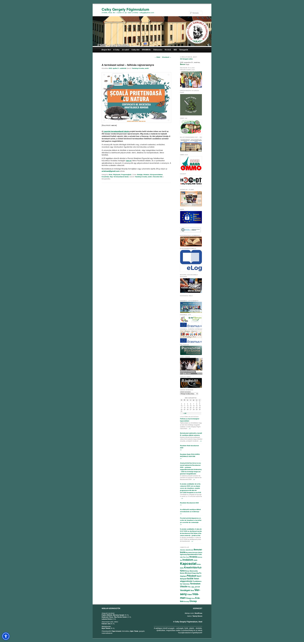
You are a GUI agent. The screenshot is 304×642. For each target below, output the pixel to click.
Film (184, 557)
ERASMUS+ (146, 49)
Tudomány (186, 584)
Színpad (183, 578)
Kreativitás (105, 177)
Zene (193, 598)
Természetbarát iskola (121, 177)
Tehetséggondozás (189, 579)
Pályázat (191, 575)
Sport (199, 576)
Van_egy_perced (194, 586)
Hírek (110, 174)
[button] (5, 636)
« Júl (184, 413)
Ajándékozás (189, 550)
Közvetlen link (158, 177)
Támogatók (183, 49)
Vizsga (188, 598)
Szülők (190, 578)
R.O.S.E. (168, 49)
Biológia (140, 174)
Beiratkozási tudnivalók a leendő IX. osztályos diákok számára (191, 434)
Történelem (195, 583)
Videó (189, 594)
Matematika (194, 571)
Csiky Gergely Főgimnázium (125, 9)
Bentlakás (189, 552)
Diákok (200, 552)
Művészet (188, 573)
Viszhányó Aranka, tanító (140, 68)
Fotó (187, 557)
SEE (175, 49)
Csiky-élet (135, 49)
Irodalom (188, 559)
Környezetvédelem (156, 174)
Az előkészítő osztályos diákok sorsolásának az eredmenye (190, 510)
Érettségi (186, 601)
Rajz (111, 177)
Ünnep (193, 601)
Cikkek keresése (185, 392)
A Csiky (116, 49)
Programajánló (126, 174)
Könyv (187, 571)
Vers (192, 590)
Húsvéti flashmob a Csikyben (191, 374)
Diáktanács (157, 49)
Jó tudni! (125, 49)
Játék (195, 560)
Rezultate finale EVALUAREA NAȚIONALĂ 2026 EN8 (190, 455)
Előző (157, 57)
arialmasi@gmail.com (110, 171)
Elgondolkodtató (192, 554)
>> (190, 428)
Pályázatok (117, 174)
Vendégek (185, 590)
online (186, 59)
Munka (182, 573)
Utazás (184, 586)
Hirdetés (146, 174)
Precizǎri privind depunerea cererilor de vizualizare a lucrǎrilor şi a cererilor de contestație (191, 520)
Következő (166, 57)
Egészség (183, 554)
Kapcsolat (188, 563)
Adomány (182, 550)
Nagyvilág (195, 573)
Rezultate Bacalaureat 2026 (189, 503)
